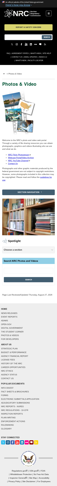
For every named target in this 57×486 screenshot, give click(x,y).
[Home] (25, 13)
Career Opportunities (13, 367)
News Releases (9, 313)
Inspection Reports (12, 414)
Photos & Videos (10, 335)
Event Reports (9, 317)
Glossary (6, 429)
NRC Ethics (7, 371)
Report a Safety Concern (28, 27)
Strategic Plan (9, 348)
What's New (35, 53)
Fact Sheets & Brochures (15, 392)
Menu (49, 13)
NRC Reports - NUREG (12, 406)
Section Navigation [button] (28, 192)
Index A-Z (43, 57)
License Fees (8, 360)
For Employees (43, 481)
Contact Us (17, 57)
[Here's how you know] (28, 4)
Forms (4, 395)
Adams (4, 320)
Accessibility (44, 478)
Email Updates (30, 57)
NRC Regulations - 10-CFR (14, 410)
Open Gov (6, 324)
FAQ (8, 53)
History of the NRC (11, 363)
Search (47, 37)
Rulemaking (7, 425)
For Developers (10, 339)
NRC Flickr (18, 155)
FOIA (43, 471)
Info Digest (7, 388)
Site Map (33, 478)
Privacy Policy (14, 481)
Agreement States (20, 53)
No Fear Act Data (41, 474)
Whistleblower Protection (21, 474)
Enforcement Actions (13, 421)
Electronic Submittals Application (20, 399)
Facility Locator (35, 60)
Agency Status (9, 375)
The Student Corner (12, 332)
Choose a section (13, 250)
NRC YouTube (18, 160)
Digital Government (12, 328)
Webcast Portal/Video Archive (21, 158)
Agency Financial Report (14, 356)
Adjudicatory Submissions (15, 403)
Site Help (47, 53)
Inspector (17, 478)
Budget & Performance (13, 352)
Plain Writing (8, 417)
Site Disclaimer (28, 481)
